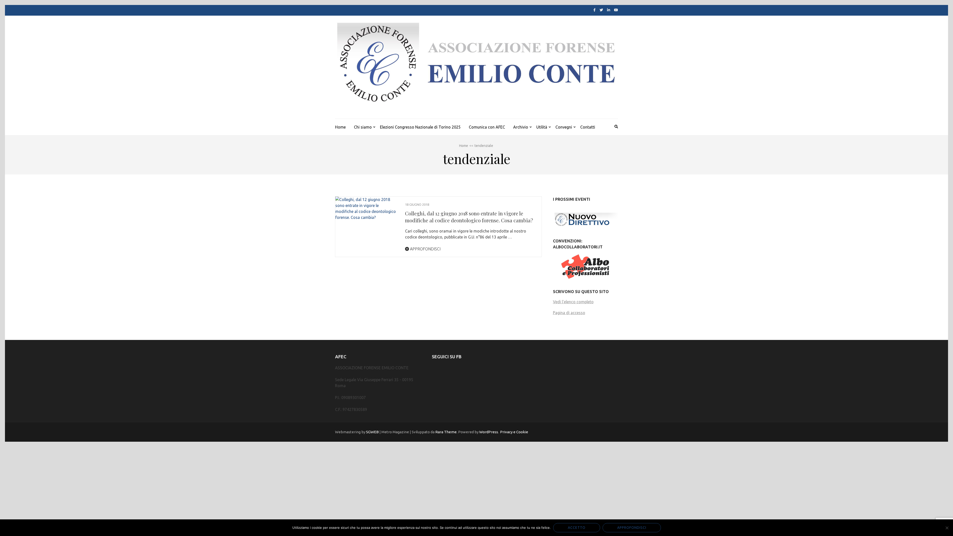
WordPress (488, 432)
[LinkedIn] (608, 10)
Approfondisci (425, 249)
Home (340, 127)
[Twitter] (601, 10)
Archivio (520, 127)
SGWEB (372, 432)
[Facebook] (594, 10)
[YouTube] (616, 10)
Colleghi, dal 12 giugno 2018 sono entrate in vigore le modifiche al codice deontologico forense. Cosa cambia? (469, 217)
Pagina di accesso (569, 312)
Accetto (576, 528)
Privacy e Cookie (514, 432)
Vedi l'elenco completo (573, 302)
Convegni (563, 127)
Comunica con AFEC (487, 127)
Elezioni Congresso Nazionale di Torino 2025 (420, 127)
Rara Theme (446, 432)
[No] (946, 527)
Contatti (587, 127)
